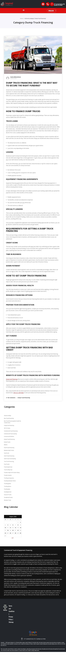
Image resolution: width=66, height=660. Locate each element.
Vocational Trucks (8, 497)
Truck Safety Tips (8, 469)
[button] (23, 10)
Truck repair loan (8, 467)
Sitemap (11, 622)
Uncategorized (7, 492)
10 (5, 527)
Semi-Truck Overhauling (10, 458)
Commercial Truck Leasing (10, 433)
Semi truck (6, 453)
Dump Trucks (7, 442)
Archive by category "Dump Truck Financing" (35, 18)
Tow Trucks (6, 464)
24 (5, 533)
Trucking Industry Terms (10, 480)
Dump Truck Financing (24, 397)
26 (10, 533)
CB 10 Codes (7, 428)
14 (15, 527)
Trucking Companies (9, 478)
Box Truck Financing (9, 418)
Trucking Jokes (7, 483)
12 (10, 527)
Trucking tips (7, 489)
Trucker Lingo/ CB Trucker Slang (11, 472)
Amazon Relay (7, 415)
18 (7, 530)
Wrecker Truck (7, 500)
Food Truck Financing (9, 447)
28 (15, 533)
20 (13, 530)
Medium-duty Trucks (9, 450)
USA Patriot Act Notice (5, 607)
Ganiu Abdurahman (15, 77)
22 (18, 530)
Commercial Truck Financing (10, 431)
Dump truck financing (11, 379)
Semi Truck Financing (9, 456)
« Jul (12, 538)
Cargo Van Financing (9, 425)
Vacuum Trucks (7, 494)
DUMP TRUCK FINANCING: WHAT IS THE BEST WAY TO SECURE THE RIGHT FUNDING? (31, 84)
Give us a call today (18, 392)
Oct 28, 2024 (13, 78)
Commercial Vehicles (9, 436)
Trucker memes (8, 475)
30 (20, 533)
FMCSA (5, 444)
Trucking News (7, 486)
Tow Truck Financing (9, 461)
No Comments (11, 397)
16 (20, 527)
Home (21, 18)
